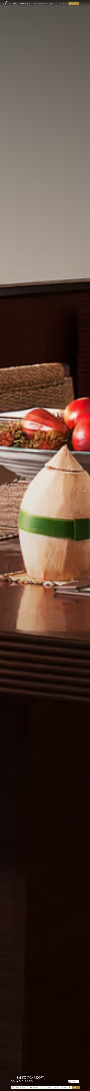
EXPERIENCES (28, 3)
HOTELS (22, 3)
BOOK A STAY (73, 3)
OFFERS (36, 3)
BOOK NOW (76, 1087)
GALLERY (75, 1081)
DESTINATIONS (14, 3)
